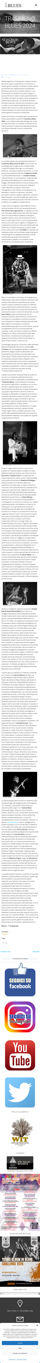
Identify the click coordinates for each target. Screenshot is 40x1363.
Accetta (20, 1343)
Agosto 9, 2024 (16, 75)
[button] (37, 1325)
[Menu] (36, 5)
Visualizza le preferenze (20, 1353)
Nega (20, 1348)
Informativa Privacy (22, 1359)
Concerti (4, 934)
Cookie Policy (12, 1359)
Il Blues (5, 75)
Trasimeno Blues (13, 822)
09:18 (26, 75)
